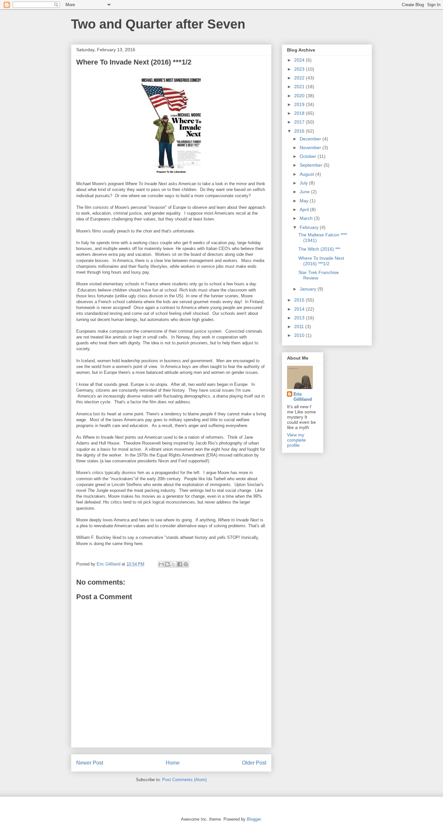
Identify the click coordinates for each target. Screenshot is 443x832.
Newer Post (89, 763)
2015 (300, 300)
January (308, 288)
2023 (300, 69)
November (311, 147)
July (304, 182)
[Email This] (161, 564)
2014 (300, 309)
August (307, 174)
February (310, 227)
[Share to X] (173, 564)
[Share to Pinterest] (186, 564)
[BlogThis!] (167, 564)
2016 (300, 131)
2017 (300, 122)
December (311, 138)
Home (173, 763)
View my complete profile (296, 440)
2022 (300, 77)
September (312, 165)
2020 (300, 95)
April (305, 209)
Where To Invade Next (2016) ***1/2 (321, 261)
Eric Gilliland (302, 396)
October (308, 156)
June (305, 191)
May (305, 200)
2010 (300, 335)
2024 (300, 60)
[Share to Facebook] (179, 564)
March (307, 218)
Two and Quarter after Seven (158, 24)
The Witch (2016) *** (319, 249)
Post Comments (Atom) (184, 779)
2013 (300, 317)
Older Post (254, 763)
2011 (299, 326)
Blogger (254, 819)
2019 (300, 104)
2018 (300, 113)
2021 (300, 86)
